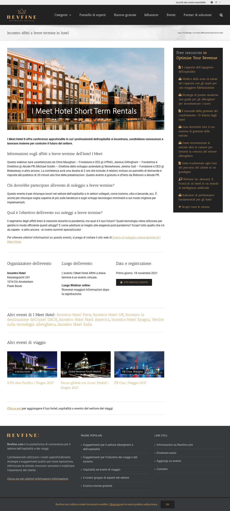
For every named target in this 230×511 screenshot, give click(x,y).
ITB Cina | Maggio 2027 (130, 383)
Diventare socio (166, 453)
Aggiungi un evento (169, 461)
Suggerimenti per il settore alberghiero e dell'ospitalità (108, 447)
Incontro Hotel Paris (74, 314)
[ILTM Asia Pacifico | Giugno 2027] (32, 353)
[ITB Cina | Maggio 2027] (139, 353)
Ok (167, 504)
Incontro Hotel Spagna (130, 319)
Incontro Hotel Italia (75, 324)
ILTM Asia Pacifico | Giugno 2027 (30, 383)
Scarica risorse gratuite (97, 485)
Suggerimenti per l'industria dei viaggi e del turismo (110, 459)
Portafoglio (187, 33)
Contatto (162, 469)
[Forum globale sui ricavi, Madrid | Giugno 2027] (86, 353)
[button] (221, 15)
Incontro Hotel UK (108, 314)
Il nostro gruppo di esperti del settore (106, 477)
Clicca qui (114, 504)
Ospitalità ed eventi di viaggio (101, 469)
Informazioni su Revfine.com (175, 445)
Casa (179, 33)
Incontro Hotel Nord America (84, 319)
